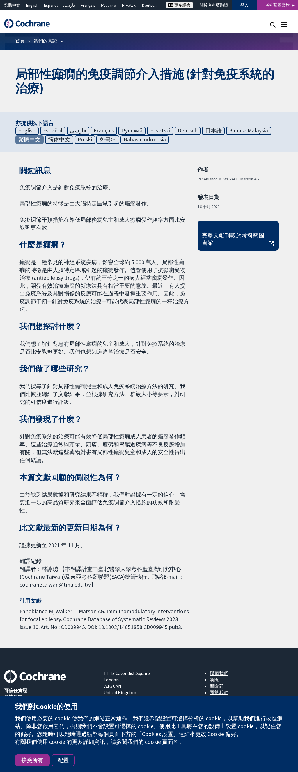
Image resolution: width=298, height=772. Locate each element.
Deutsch (149, 5)
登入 (244, 5)
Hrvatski (129, 5)
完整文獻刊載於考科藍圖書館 (233, 239)
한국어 (108, 139)
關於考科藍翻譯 (214, 5)
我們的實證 (45, 41)
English (32, 5)
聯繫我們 (219, 673)
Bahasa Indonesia (145, 139)
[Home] (29, 23)
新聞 (214, 680)
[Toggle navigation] (284, 24)
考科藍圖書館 (277, 5)
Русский (108, 5)
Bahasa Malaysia (248, 130)
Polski (85, 139)
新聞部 (217, 686)
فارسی (69, 5)
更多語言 (182, 5)
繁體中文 (12, 5)
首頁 (20, 41)
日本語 (213, 130)
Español (51, 5)
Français (88, 5)
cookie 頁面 (158, 741)
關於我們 (219, 692)
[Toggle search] (273, 24)
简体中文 (59, 139)
